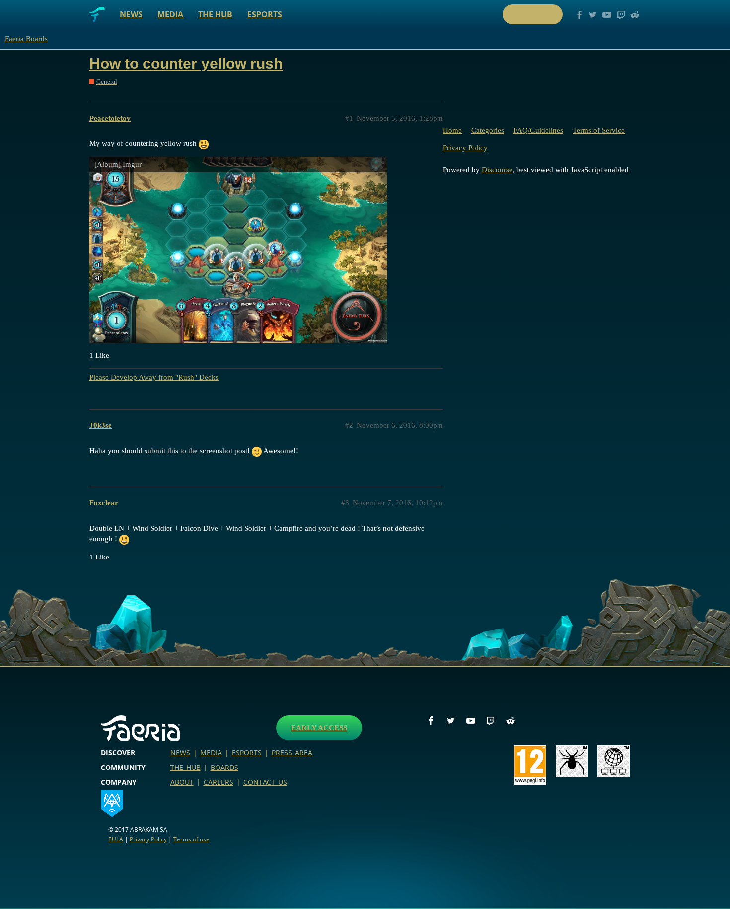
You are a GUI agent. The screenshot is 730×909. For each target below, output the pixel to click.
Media (170, 14)
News (131, 14)
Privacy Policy (465, 148)
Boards (224, 767)
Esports (264, 14)
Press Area (292, 752)
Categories (487, 130)
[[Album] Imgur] (238, 249)
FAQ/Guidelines (538, 130)
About (182, 782)
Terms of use (191, 839)
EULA (115, 839)
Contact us (265, 782)
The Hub (215, 14)
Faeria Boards (26, 39)
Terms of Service (599, 130)
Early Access (319, 728)
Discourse (497, 170)
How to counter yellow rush (186, 63)
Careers (218, 782)
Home (452, 130)
